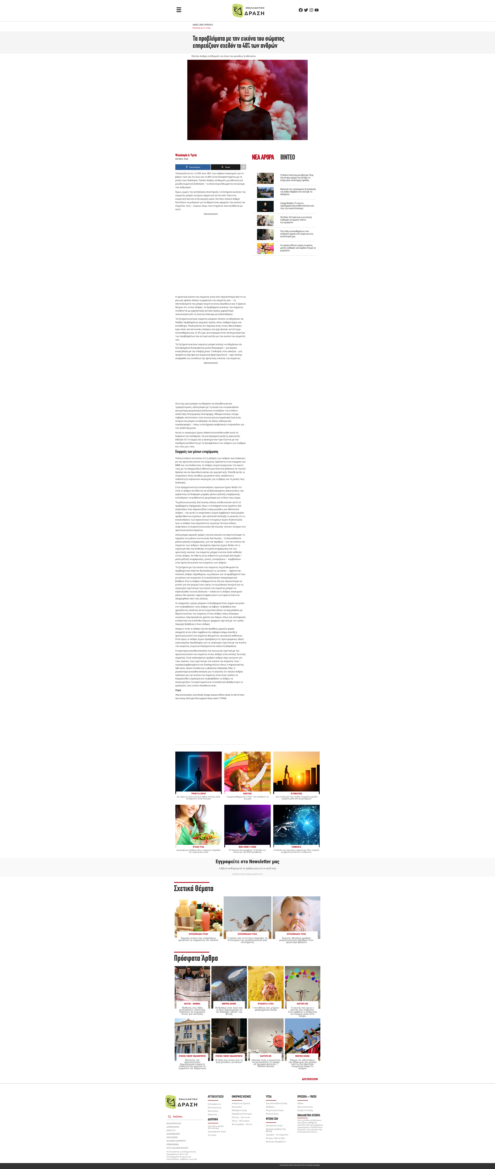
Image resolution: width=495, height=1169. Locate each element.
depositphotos (173, 1123)
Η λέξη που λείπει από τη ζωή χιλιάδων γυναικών (229, 1061)
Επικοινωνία (172, 1144)
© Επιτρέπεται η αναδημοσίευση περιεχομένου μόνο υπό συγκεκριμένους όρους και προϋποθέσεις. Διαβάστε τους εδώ (181, 1155)
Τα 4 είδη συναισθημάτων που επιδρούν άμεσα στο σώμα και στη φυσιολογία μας (296, 234)
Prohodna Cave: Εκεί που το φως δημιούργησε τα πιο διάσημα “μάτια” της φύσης (229, 1011)
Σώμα (201, 25)
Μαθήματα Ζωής (239, 1110)
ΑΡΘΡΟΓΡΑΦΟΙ (172, 1127)
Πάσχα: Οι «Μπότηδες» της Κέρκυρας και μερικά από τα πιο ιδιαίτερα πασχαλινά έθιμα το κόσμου (302, 1064)
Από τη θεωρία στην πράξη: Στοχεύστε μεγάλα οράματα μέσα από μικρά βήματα (296, 797)
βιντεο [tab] (287, 157)
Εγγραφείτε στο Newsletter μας (247, 862)
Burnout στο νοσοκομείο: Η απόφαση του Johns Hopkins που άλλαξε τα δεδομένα (298, 191)
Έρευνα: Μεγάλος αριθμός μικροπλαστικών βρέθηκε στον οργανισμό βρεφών (296, 940)
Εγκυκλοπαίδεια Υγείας (198, 934)
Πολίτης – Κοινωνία (241, 1117)
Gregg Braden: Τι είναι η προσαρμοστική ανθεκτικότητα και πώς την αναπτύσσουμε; (297, 206)
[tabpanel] (284, 212)
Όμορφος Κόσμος (229, 1004)
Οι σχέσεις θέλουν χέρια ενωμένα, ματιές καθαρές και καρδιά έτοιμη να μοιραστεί (298, 248)
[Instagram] (311, 10)
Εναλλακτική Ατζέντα (308, 1115)
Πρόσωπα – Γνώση (306, 1096)
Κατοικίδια (237, 1106)
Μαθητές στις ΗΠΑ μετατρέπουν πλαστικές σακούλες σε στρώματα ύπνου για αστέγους (192, 1011)
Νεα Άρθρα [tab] (263, 157)
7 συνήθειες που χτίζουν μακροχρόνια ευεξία (265, 1008)
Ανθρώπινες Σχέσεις (241, 1103)
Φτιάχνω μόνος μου (275, 1138)
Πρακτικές (212, 1114)
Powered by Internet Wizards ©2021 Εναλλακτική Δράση (300, 1165)
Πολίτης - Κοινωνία (192, 1004)
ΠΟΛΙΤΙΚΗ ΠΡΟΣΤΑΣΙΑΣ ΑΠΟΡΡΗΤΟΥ (247, 874)
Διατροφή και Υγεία (217, 1131)
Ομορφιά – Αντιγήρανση (277, 1134)
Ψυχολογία (208, 25)
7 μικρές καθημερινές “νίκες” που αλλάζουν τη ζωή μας (247, 797)
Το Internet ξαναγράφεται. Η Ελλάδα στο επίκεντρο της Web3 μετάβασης (247, 851)
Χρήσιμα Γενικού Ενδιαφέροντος (192, 1056)
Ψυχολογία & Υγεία (202, 28)
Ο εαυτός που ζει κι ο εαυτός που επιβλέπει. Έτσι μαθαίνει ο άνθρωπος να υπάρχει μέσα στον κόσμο (302, 1012)
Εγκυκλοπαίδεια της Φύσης (276, 1130)
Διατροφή (213, 1119)
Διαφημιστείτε (173, 1134)
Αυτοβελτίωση (216, 1096)
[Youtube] (317, 10)
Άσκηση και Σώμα (274, 1125)
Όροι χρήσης (172, 1137)
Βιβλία (300, 1103)
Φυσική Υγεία (272, 1113)
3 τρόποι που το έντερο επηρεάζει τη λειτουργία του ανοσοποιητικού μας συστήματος (247, 940)
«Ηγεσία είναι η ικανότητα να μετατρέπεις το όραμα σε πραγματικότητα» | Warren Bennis (265, 1063)
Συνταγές (212, 1135)
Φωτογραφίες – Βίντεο (242, 1124)
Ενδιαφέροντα (214, 1104)
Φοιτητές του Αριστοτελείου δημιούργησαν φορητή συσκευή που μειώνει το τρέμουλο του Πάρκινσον (192, 1064)
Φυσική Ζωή (272, 1119)
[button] (179, 10)
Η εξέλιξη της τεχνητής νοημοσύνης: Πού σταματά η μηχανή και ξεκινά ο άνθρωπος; (296, 851)
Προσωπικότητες (305, 1106)
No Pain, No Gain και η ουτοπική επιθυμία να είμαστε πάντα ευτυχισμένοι (296, 220)
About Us (170, 1130)
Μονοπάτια (213, 1111)
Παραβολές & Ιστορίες (242, 1113)
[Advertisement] (210, 255)
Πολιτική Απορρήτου (176, 1140)
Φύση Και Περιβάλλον (276, 1141)
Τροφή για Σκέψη (305, 1110)
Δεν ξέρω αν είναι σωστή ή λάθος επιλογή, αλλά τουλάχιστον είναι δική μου (198, 797)
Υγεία (268, 1096)
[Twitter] (306, 10)
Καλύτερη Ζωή (302, 1004)
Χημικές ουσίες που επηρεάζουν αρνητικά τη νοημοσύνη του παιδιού (198, 939)
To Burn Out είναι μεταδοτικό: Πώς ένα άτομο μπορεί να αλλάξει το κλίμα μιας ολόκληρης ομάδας (297, 177)
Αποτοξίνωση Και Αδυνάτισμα (216, 1127)
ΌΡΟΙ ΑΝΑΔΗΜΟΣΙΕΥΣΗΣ (177, 1148)
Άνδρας (196, 25)
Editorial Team (181, 159)
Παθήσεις (270, 1106)
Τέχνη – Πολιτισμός (240, 1120)
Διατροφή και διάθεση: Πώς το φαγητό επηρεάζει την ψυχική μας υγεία (198, 851)
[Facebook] (301, 10)
